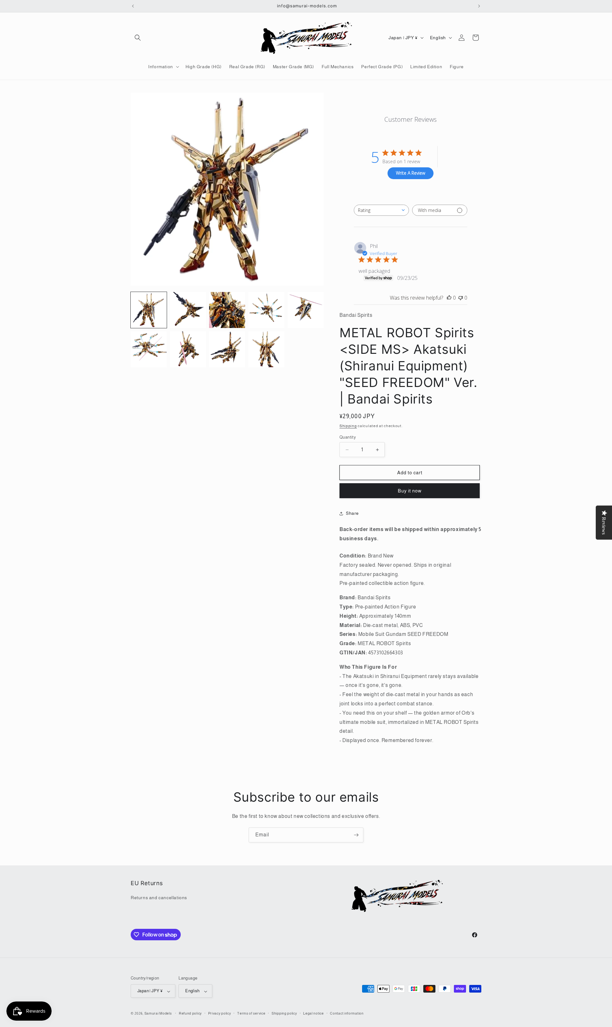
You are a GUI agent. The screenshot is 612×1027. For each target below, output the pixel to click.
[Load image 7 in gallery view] (188, 349)
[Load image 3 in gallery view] (227, 310)
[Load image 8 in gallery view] (227, 349)
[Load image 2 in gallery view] (188, 310)
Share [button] (352, 513)
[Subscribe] (356, 834)
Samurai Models (158, 1014)
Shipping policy (284, 1013)
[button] (138, 38)
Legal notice (313, 1013)
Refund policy (190, 1013)
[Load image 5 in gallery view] (306, 310)
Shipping (348, 426)
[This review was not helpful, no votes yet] (460, 297)
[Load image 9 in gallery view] (266, 349)
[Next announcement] (479, 6)
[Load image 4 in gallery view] (266, 310)
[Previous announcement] (133, 6)
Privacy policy (219, 1013)
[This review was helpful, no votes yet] (449, 297)
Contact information (346, 1013)
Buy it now (410, 491)
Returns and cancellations (159, 897)
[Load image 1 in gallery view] (149, 310)
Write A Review (410, 173)
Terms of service (251, 1013)
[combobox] (381, 210)
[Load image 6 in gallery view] (149, 349)
